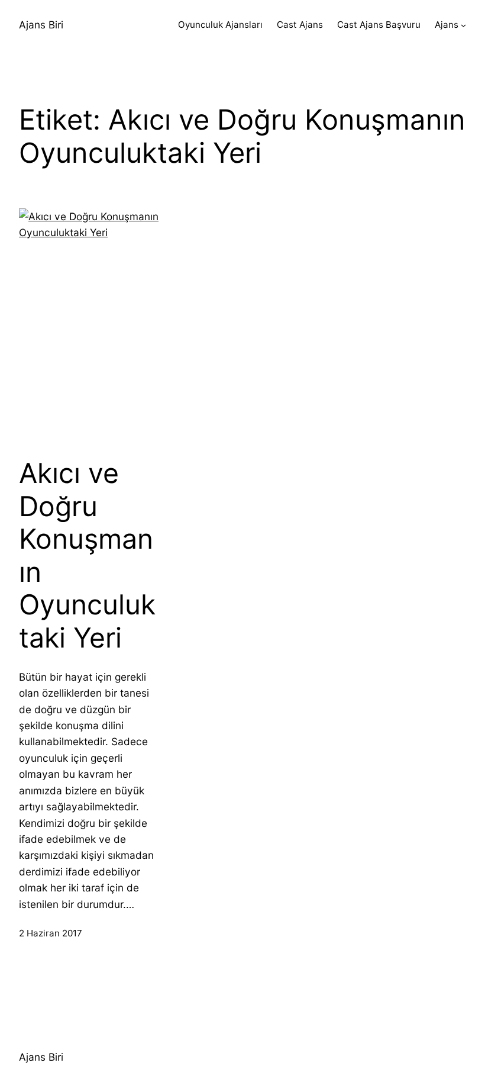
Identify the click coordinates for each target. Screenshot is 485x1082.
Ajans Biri (41, 24)
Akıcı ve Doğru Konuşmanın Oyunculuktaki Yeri (87, 555)
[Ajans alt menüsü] (463, 25)
